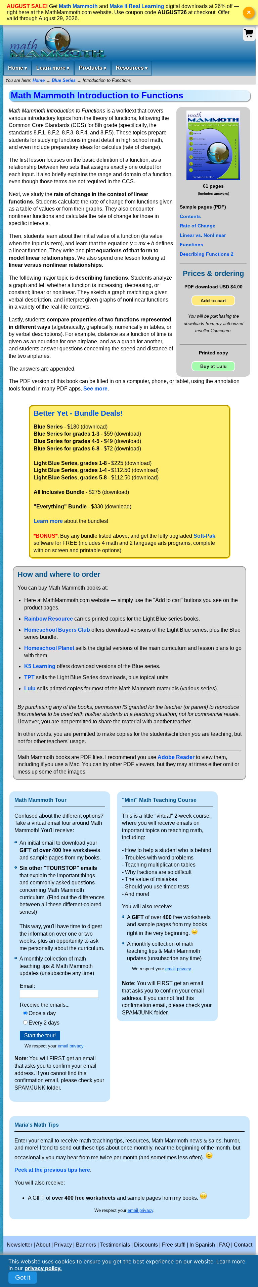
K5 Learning (39, 666)
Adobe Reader (176, 757)
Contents (190, 216)
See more (95, 388)
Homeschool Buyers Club (57, 630)
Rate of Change (197, 225)
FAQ (224, 1245)
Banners (86, 1245)
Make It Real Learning (137, 6)
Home (17, 68)
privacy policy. (43, 1268)
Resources (131, 68)
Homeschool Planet (49, 648)
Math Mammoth (78, 6)
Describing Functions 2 (206, 254)
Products (92, 68)
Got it (22, 1277)
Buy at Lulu (213, 366)
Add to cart (213, 300)
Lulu (30, 688)
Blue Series (64, 80)
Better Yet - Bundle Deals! (78, 413)
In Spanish (202, 1245)
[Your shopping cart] (249, 36)
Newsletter (19, 1245)
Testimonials (115, 1245)
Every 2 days (44, 1023)
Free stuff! (173, 1245)
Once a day (42, 1013)
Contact (243, 1245)
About (43, 1245)
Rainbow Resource (48, 619)
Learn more (52, 68)
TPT (29, 677)
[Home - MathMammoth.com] (56, 44)
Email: (27, 986)
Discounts (146, 1245)
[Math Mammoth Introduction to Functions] (213, 178)
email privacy (70, 1045)
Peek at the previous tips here (52, 1170)
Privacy (63, 1245)
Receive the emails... (45, 1005)
